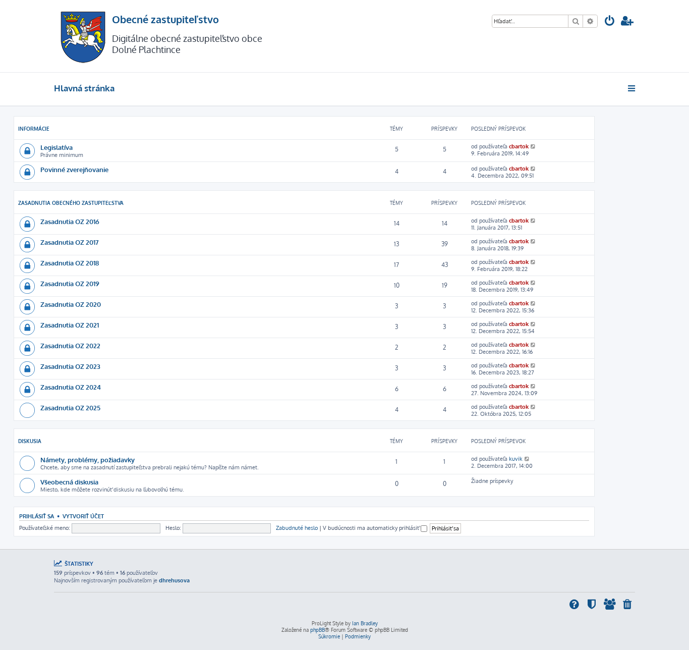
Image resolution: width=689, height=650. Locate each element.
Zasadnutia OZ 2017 (69, 242)
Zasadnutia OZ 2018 (69, 262)
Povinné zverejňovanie (74, 169)
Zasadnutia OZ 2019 (69, 283)
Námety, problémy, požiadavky (87, 459)
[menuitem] (610, 22)
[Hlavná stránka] (83, 36)
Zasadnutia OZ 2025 (70, 407)
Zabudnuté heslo (297, 527)
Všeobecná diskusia (69, 481)
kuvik (516, 458)
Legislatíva (56, 147)
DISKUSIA (29, 441)
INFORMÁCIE (33, 129)
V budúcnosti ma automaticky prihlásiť (372, 527)
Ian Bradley (365, 623)
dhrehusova (174, 580)
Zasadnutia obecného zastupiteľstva (71, 203)
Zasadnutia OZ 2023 (70, 366)
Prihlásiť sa (36, 516)
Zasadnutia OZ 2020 (70, 304)
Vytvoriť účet (83, 516)
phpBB (317, 630)
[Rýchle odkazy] (632, 88)
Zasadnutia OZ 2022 (70, 345)
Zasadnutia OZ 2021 (69, 324)
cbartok (519, 146)
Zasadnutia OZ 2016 (69, 221)
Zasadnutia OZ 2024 (70, 387)
